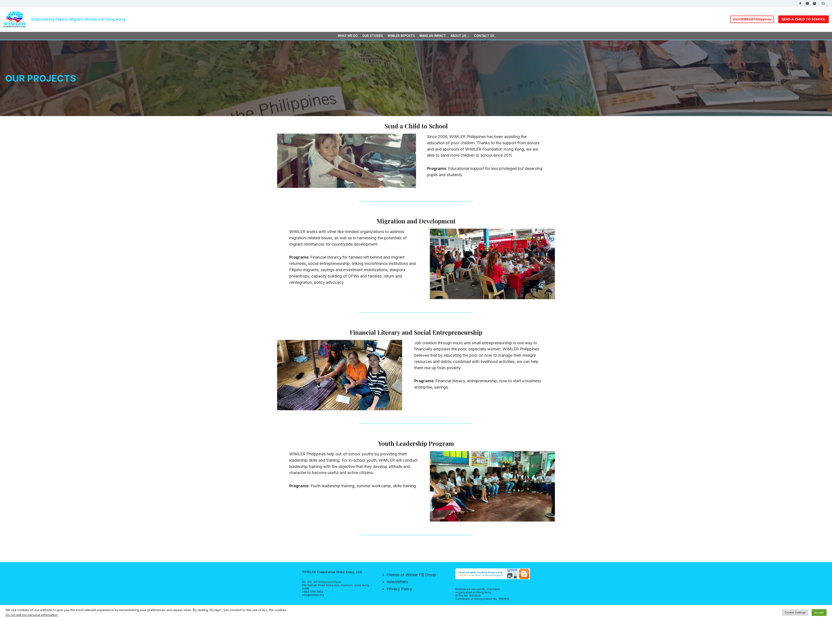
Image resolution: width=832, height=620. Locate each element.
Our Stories (372, 36)
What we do (348, 36)
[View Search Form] (823, 3)
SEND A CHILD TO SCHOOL (804, 19)
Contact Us (484, 36)
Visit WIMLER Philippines (752, 19)
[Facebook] (800, 3)
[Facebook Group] (814, 3)
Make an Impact (432, 36)
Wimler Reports (401, 36)
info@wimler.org (313, 595)
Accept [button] (819, 612)
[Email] (807, 3)
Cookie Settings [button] (795, 612)
